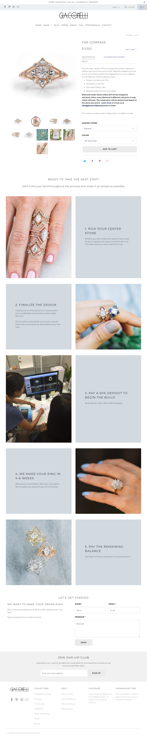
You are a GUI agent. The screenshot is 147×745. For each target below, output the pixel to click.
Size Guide (130, 49)
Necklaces (38, 709)
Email (112, 604)
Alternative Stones (114, 57)
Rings (36, 718)
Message (80, 617)
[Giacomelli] (73, 15)
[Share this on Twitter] (85, 161)
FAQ (81, 25)
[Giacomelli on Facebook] (5, 7)
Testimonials (92, 25)
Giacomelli (18, 733)
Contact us (104, 697)
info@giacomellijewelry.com (95, 105)
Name (78, 604)
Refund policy (67, 709)
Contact (107, 25)
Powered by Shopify (31, 733)
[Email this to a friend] (107, 161)
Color (85, 135)
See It (85, 61)
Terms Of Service (68, 699)
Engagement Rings (42, 694)
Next (136, 35)
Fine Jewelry (39, 704)
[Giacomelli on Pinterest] (9, 7)
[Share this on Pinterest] (100, 161)
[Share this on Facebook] (92, 161)
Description (88, 57)
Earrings (38, 699)
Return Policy (67, 694)
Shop (46, 25)
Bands (37, 723)
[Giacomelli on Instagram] (13, 7)
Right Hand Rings (42, 714)
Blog (57, 25)
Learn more (106, 103)
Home (38, 25)
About (73, 25)
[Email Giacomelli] (18, 7)
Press (65, 25)
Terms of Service (68, 704)
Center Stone (89, 123)
